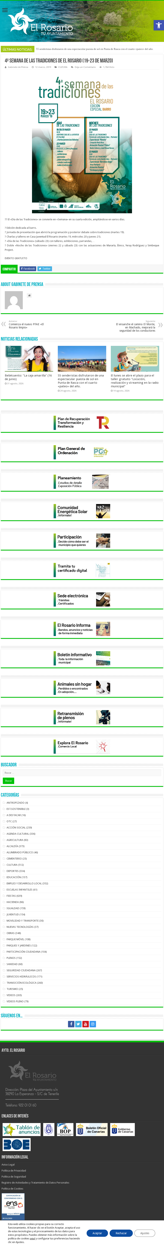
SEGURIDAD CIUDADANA (21, 970)
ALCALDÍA (12, 846)
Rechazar (121, 1233)
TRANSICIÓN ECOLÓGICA (21, 982)
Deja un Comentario (85, 67)
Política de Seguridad (14, 1176)
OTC (9, 821)
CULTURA (62, 67)
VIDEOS (11, 995)
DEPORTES (13, 871)
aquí (32, 1238)
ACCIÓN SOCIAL (16, 827)
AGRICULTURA (15, 839)
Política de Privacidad (14, 1170)
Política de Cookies (12, 1188)
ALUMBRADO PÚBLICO (20, 852)
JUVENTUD (13, 914)
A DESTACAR (14, 815)
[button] (159, 25)
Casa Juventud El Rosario (44, 236)
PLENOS (11, 957)
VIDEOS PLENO (15, 1001)
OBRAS (11, 933)
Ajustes (144, 1233)
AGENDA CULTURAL (18, 833)
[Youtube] (85, 1024)
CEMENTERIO (14, 858)
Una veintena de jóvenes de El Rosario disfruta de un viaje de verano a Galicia (78, 48)
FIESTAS (11, 895)
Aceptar (97, 1233)
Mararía (111, 245)
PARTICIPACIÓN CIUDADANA (23, 951)
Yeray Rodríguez (134, 245)
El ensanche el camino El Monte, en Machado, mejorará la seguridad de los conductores (135, 326)
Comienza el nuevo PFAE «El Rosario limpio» (26, 324)
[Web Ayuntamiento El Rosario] (82, 21)
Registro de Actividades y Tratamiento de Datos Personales (35, 1182)
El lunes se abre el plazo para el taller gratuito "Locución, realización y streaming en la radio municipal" (135, 381)
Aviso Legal (8, 1164)
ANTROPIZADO (15, 802)
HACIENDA (13, 902)
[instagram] (93, 1024)
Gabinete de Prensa (18, 67)
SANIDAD (12, 964)
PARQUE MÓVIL (15, 939)
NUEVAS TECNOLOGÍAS (20, 926)
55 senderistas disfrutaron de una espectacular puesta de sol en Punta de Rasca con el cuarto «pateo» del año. (81, 381)
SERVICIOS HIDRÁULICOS (21, 976)
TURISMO (12, 988)
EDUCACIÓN (14, 877)
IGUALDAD (13, 908)
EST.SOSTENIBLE (16, 808)
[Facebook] (71, 1024)
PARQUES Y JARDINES (19, 945)
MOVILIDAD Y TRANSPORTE (23, 920)
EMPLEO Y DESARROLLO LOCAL (24, 883)
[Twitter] (78, 1024)
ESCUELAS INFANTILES (19, 889)
